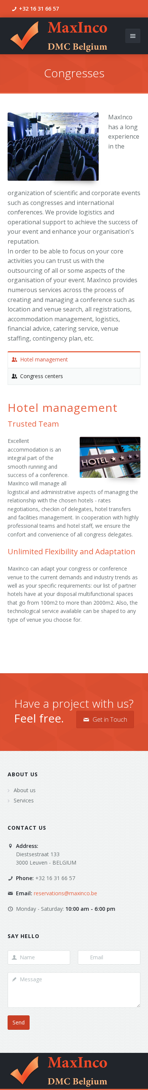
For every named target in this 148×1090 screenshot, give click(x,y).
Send (19, 1022)
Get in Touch (109, 719)
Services (24, 800)
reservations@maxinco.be (65, 893)
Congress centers (41, 376)
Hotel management (44, 359)
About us (23, 774)
